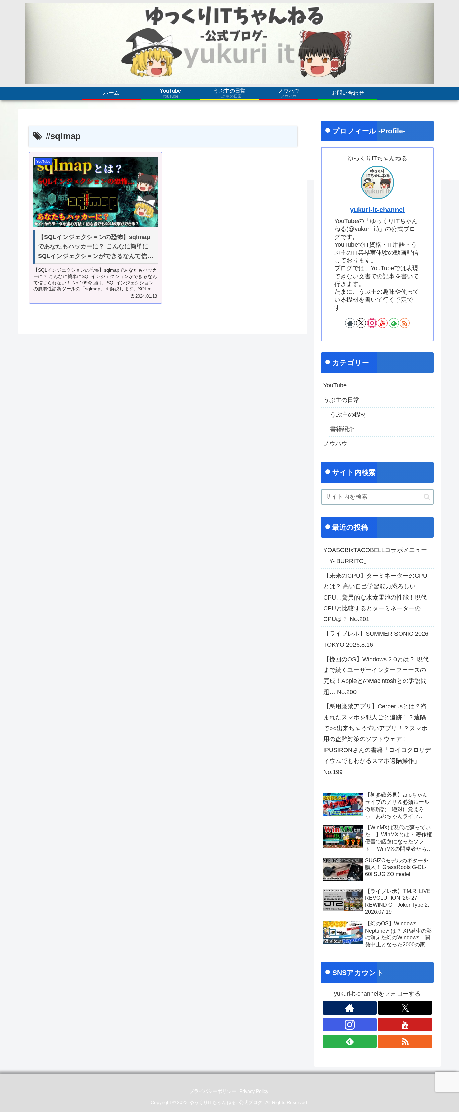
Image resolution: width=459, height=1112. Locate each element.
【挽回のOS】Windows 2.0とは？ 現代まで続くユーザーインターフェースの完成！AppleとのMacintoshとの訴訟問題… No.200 (376, 675)
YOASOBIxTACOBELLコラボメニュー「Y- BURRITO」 (375, 555)
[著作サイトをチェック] (350, 323)
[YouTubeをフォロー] (383, 323)
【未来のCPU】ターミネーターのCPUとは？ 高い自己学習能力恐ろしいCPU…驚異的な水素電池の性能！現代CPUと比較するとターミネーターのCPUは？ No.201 (375, 597)
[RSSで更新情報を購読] (405, 323)
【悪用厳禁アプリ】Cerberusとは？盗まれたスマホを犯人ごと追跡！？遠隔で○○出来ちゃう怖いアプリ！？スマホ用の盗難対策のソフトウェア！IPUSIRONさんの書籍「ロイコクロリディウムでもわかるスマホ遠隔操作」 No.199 (377, 739)
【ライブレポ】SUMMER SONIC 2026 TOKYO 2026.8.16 (375, 639)
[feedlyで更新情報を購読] (394, 323)
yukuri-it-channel (377, 209)
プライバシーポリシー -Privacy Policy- (229, 1091)
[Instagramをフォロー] (372, 323)
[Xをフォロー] (361, 323)
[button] (427, 497)
